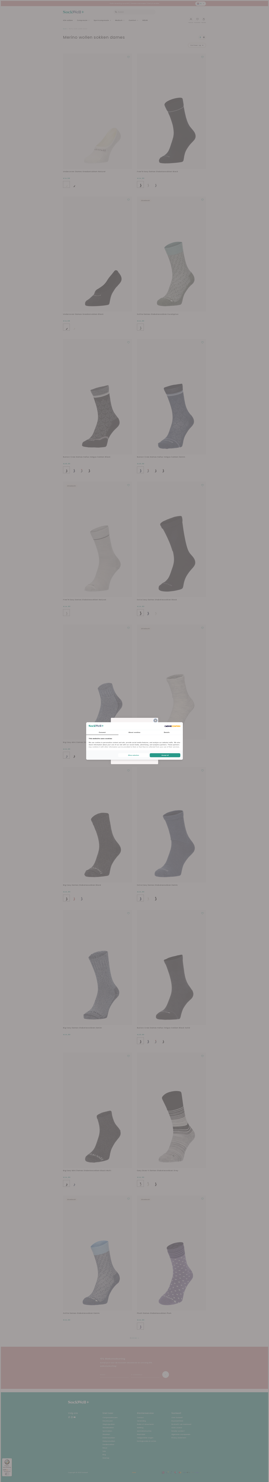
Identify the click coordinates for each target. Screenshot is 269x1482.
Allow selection (133, 755)
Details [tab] (167, 732)
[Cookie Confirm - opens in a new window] (172, 726)
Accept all (165, 755)
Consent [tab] (102, 732)
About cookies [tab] (134, 732)
